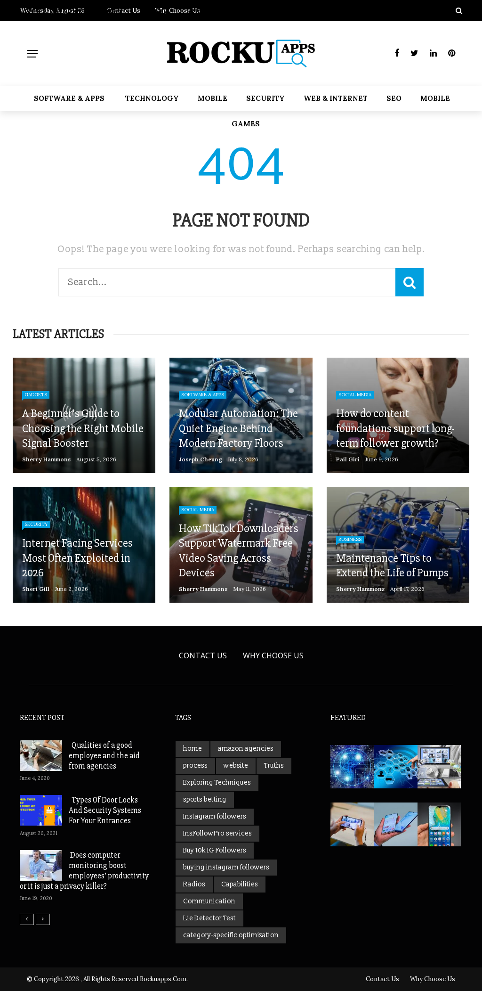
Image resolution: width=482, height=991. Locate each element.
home (192, 749)
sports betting (204, 799)
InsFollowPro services (217, 833)
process (195, 766)
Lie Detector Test (209, 918)
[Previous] (27, 919)
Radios (194, 884)
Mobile (212, 98)
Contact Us (203, 655)
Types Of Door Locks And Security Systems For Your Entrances (105, 810)
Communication (209, 901)
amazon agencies (245, 749)
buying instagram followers (226, 867)
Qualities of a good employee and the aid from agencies (104, 755)
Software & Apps (69, 98)
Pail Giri (348, 459)
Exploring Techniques (217, 782)
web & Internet (336, 98)
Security (265, 98)
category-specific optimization (231, 935)
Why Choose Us (273, 655)
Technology (152, 98)
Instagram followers (214, 816)
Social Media (354, 395)
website (236, 766)
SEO (394, 98)
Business (350, 539)
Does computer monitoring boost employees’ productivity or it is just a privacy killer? (84, 870)
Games (246, 123)
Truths (274, 766)
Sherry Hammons (46, 459)
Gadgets (35, 395)
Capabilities (239, 884)
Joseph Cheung (200, 459)
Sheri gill (35, 588)
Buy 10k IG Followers (214, 850)
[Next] (43, 919)
